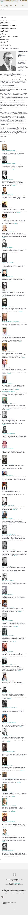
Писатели (2, 37)
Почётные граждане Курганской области (8, 20)
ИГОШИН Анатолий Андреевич (8, 792)
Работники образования (5, 34)
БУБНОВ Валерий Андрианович (8, 351)
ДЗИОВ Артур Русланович (7, 518)
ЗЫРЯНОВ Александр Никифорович (9, 778)
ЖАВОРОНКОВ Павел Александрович (9, 707)
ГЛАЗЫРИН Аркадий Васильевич (8, 433)
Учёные (1, 33)
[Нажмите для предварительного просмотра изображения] (8, 60)
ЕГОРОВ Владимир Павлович (8, 635)
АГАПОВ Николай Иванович (7, 179)
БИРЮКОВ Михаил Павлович (8, 306)
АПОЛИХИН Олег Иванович (7, 208)
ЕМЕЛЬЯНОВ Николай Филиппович (9, 664)
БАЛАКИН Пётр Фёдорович (7, 247)
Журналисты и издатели (5, 39)
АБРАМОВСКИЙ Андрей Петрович (8, 163)
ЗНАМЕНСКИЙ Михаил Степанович (9, 765)
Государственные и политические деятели (8, 25)
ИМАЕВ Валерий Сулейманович (8, 850)
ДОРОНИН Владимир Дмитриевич (9, 550)
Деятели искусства (4, 42)
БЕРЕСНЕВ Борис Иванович (7, 276)
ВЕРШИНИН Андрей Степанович (8, 391)
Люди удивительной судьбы (5, 45)
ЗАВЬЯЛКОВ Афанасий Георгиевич (9, 735)
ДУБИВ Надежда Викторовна (8, 607)
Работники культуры (4, 41)
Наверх (1, 139)
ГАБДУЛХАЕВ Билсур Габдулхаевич (9, 403)
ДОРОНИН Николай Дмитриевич (8, 566)
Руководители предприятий (5, 30)
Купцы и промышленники (5, 23)
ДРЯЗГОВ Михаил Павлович (7, 594)
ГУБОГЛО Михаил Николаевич (8, 475)
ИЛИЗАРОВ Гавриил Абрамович (8, 821)
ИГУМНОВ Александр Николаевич (9, 805)
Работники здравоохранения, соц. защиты (9, 36)
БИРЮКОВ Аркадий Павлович (8, 291)
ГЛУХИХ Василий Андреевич (7, 448)
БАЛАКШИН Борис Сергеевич (8, 262)
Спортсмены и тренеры (5, 44)
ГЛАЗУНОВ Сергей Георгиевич (8, 419)
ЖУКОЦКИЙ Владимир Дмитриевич (9, 722)
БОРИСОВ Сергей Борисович (8, 336)
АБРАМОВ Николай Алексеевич (8, 150)
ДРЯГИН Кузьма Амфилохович (8, 580)
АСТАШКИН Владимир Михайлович (9, 232)
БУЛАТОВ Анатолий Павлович (8, 367)
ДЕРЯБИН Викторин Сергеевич (8, 505)
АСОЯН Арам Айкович (6, 219)
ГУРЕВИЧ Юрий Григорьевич (8, 490)
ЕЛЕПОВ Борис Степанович (7, 651)
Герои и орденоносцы (4, 27)
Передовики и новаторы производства (8, 28)
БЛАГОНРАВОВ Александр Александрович (10, 321)
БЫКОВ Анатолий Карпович (7, 383)
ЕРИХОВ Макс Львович (6, 692)
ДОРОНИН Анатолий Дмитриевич (8, 534)
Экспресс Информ (17, 883)
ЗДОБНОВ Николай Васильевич (8, 751)
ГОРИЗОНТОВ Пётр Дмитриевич (8, 464)
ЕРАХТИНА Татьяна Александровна (9, 680)
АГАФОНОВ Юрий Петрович (7, 194)
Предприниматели (4, 31)
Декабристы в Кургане (4, 22)
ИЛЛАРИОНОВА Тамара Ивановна (9, 836)
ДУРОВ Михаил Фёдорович (7, 620)
